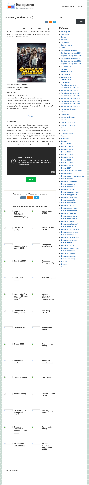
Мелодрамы (65, 74)
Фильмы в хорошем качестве (71, 171)
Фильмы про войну (67, 189)
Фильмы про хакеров (68, 256)
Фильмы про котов (67, 205)
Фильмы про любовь (68, 213)
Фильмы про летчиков (69, 208)
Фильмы (64, 141)
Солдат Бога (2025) (47, 212)
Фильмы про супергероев (70, 248)
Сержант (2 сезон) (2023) (47, 245)
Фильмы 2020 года (67, 149)
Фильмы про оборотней (69, 224)
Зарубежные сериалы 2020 (71, 56)
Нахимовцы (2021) (46, 312)
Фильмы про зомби (68, 200)
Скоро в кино (65, 128)
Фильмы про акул (67, 179)
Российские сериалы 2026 (70, 106)
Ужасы (63, 136)
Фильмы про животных (69, 197)
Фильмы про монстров (69, 219)
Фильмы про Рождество (69, 237)
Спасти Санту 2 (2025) (48, 229)
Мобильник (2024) (18, 361)
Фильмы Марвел (67, 173)
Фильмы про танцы (68, 251)
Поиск (61, 17)
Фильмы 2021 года (67, 152)
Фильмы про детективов (70, 192)
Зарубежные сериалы (69, 50)
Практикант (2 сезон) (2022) (19, 312)
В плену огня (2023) (47, 328)
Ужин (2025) (47, 377)
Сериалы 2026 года (68, 125)
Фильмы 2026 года (67, 165)
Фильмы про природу (68, 235)
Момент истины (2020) (48, 395)
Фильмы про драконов (69, 195)
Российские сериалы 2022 (70, 96)
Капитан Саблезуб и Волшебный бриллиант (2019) (21, 214)
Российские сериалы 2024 (70, 101)
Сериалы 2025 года (68, 122)
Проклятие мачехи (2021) (47, 411)
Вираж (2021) (19, 344)
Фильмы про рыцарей (69, 240)
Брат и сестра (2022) (47, 345)
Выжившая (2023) (49, 278)
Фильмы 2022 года (67, 155)
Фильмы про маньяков (69, 216)
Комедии (64, 69)
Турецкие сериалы (67, 133)
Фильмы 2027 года (67, 168)
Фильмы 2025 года (67, 163)
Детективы (65, 42)
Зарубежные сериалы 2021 (71, 58)
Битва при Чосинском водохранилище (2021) (20, 429)
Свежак (63, 112)
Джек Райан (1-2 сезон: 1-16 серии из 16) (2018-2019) (21, 297)
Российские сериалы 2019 (70, 88)
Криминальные (66, 72)
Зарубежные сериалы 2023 (71, 64)
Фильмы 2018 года (67, 144)
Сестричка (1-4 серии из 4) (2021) (20, 412)
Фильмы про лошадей (69, 211)
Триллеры (64, 130)
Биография (65, 34)
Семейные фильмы (68, 117)
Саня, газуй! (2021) (18, 278)
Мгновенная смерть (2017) (19, 444)
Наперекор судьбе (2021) (47, 361)
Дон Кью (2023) (20, 261)
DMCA (80, 7)
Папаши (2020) (19, 327)
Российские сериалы (68, 85)
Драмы (63, 48)
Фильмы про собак (67, 243)
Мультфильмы (66, 77)
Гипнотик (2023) (20, 377)
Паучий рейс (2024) (47, 428)
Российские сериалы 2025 (70, 104)
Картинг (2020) (20, 394)
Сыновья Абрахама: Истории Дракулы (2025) (48, 297)
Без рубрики (65, 32)
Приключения (66, 80)
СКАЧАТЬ (31, 180)
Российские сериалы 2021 (70, 93)
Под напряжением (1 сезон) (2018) (20, 246)
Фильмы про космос (68, 203)
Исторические (66, 66)
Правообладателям (67, 7)
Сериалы (64, 120)
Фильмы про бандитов (69, 181)
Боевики (64, 37)
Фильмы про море (67, 221)
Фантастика (65, 138)
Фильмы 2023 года (67, 157)
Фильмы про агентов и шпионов (72, 176)
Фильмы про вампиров (69, 184)
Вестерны (64, 40)
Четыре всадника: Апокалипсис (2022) (47, 446)
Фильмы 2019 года (67, 146)
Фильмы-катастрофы (68, 259)
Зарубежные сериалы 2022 (71, 61)
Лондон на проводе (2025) (48, 262)
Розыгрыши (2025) (18, 229)
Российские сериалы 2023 (70, 98)
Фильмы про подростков (70, 229)
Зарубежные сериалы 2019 (71, 53)
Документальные (67, 45)
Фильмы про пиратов (68, 227)
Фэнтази (64, 261)
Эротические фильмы (69, 267)
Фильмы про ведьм (68, 187)
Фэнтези (64, 264)
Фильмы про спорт (67, 245)
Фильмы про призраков (69, 232)
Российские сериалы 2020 (70, 90)
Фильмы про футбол (68, 253)
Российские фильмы (68, 109)
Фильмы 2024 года (67, 160)
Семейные (65, 114)
